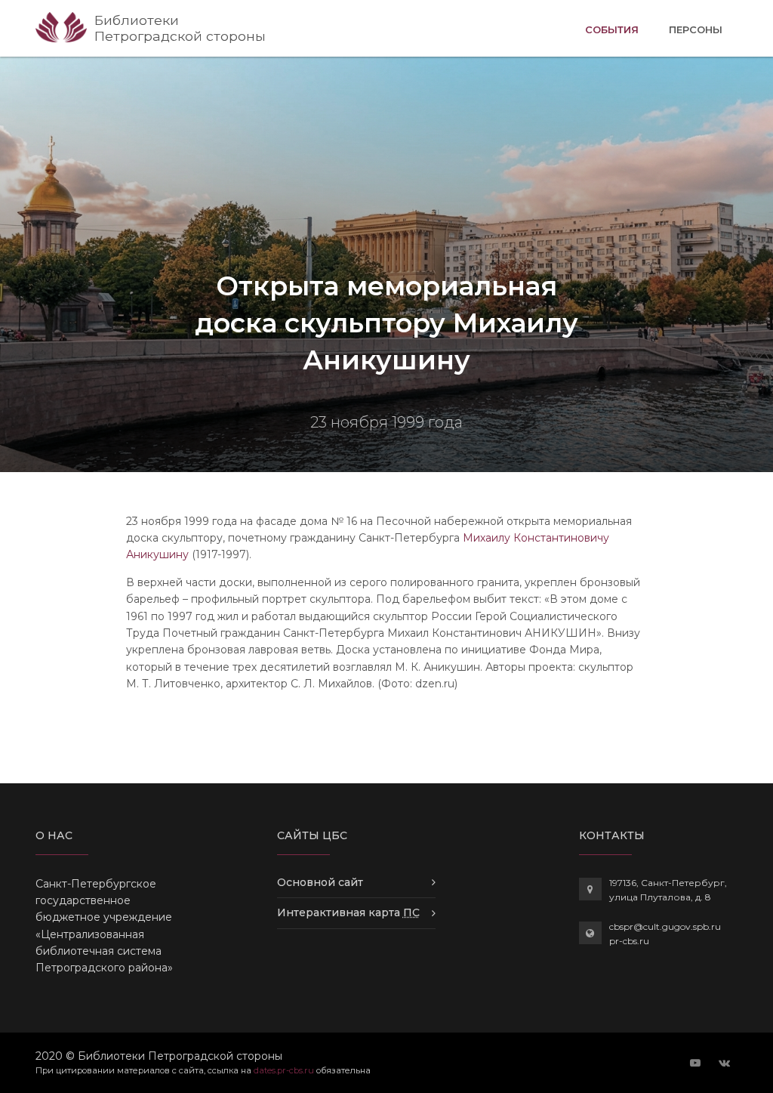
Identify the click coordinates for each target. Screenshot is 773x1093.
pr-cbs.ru (629, 940)
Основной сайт (320, 882)
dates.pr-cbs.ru (284, 1070)
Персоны (695, 29)
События (612, 29)
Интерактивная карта (348, 912)
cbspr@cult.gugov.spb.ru (665, 926)
